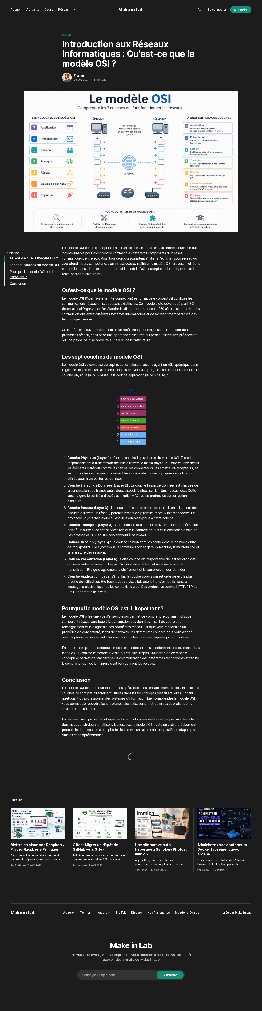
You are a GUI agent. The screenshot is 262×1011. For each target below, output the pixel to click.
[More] (76, 10)
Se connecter (217, 9)
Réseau (63, 9)
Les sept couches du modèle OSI (34, 265)
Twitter (85, 912)
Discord (136, 912)
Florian (79, 75)
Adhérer (69, 912)
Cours (49, 9)
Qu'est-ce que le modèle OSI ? (34, 258)
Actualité (32, 9)
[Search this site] (199, 10)
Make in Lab (130, 9)
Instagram (103, 912)
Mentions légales (187, 912)
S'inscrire (240, 9)
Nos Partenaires (158, 912)
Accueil (16, 9)
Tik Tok (120, 912)
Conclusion (18, 284)
